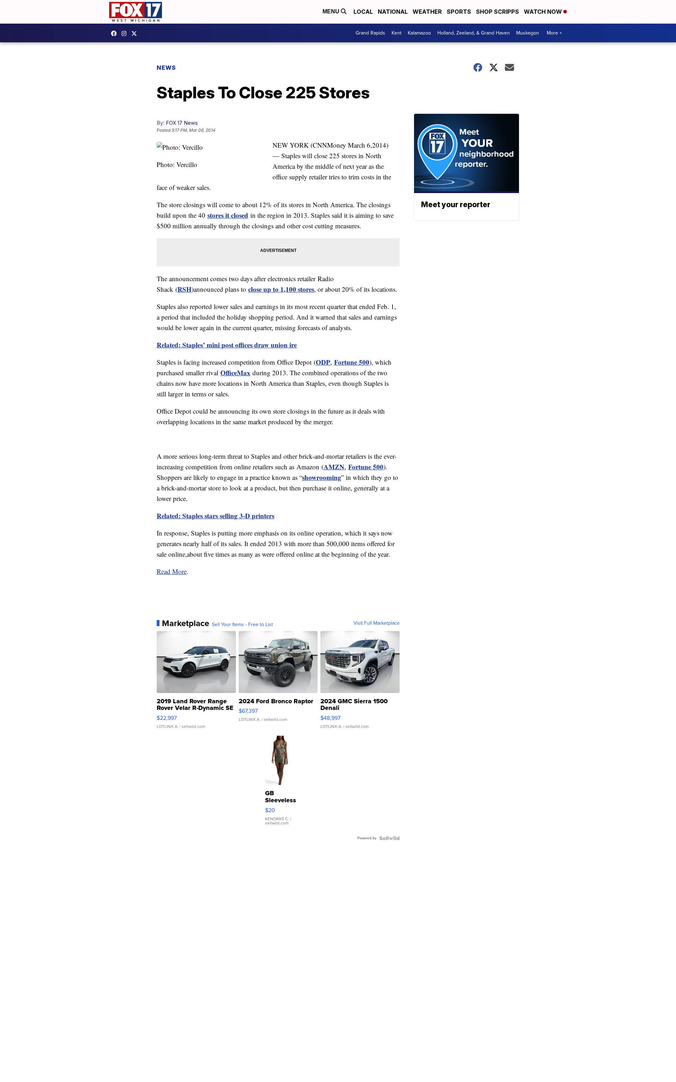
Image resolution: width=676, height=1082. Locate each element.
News (166, 67)
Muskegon (527, 33)
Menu (332, 11)
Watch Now (543, 11)
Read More (172, 571)
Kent (396, 33)
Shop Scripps (497, 11)
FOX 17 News (182, 122)
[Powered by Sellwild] (389, 838)
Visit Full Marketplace (376, 623)
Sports (459, 11)
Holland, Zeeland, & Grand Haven (473, 33)
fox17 (135, 33)
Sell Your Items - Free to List (242, 624)
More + (554, 33)
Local (363, 11)
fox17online (115, 33)
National (393, 11)
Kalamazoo (419, 33)
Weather (427, 11)
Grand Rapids (370, 33)
